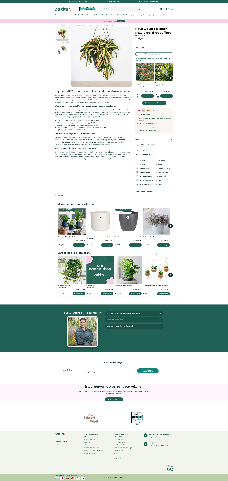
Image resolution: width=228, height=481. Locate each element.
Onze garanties (119, 439)
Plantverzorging (128, 15)
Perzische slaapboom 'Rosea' (143, 84)
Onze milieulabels (120, 442)
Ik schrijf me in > (114, 399)
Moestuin (78, 15)
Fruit (83, 15)
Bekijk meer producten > (154, 103)
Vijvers (119, 15)
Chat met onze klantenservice (159, 445)
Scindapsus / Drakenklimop (124, 285)
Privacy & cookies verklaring (93, 450)
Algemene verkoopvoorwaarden (95, 445)
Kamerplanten (111, 15)
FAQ (85, 437)
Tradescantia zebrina (150, 237)
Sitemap (57, 444)
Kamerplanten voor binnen (66, 25)
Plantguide (117, 456)
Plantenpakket (141, 15)
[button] (99, 9)
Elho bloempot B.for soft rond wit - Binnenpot (97, 237)
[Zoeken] (139, 9)
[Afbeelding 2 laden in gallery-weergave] (62, 34)
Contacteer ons (89, 439)
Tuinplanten (59, 15)
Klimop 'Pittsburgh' (64, 285)
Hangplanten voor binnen (94, 25)
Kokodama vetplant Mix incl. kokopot (155, 285)
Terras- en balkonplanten (96, 15)
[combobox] (121, 9)
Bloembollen (69, 15)
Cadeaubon (90, 285)
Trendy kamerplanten (80, 25)
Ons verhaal (118, 437)
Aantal (137, 44)
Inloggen (87, 442)
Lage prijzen (152, 15)
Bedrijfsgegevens (90, 453)
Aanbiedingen (163, 15)
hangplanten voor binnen (100, 144)
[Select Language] (162, 9)
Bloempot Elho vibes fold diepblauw (70, 237)
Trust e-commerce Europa (123, 448)
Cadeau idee (118, 459)
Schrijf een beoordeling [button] (148, 371)
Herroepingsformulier (91, 448)
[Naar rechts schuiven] (170, 78)
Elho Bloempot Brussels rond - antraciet (128, 237)
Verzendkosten (119, 450)
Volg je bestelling (154, 437)
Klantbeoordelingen (120, 445)
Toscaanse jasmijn (161, 83)
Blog (115, 453)
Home (56, 25)
